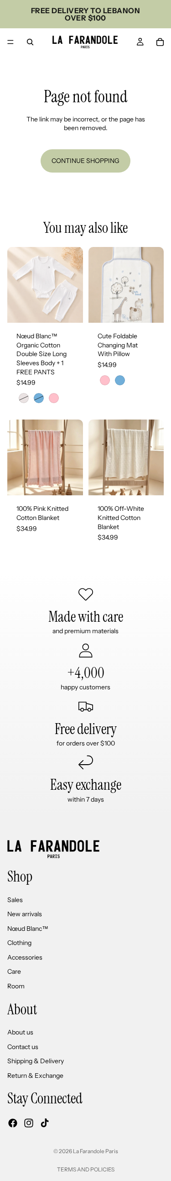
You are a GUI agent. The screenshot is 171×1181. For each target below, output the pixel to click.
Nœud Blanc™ (27, 928)
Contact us (22, 1047)
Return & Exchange (35, 1075)
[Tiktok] (44, 1123)
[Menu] (10, 41)
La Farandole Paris (95, 1151)
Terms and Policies (85, 1169)
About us (20, 1032)
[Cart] (160, 42)
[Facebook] (12, 1123)
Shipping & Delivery (35, 1061)
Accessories (24, 957)
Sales (15, 899)
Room (16, 986)
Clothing (19, 943)
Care (14, 971)
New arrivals (24, 914)
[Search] (30, 42)
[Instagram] (28, 1123)
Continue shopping (85, 161)
